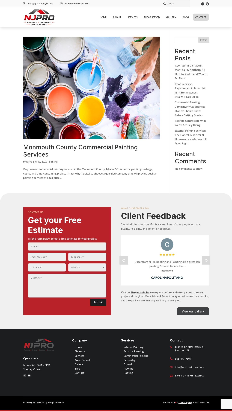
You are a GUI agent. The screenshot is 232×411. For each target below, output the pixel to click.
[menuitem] (103, 17)
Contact (79, 373)
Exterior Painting (134, 351)
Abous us (80, 351)
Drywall (128, 364)
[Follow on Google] (207, 4)
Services (79, 356)
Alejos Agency (185, 402)
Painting (53, 161)
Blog (77, 368)
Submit (98, 302)
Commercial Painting (136, 356)
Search (203, 39)
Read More (165, 270)
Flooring (129, 368)
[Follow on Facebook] (202, 4)
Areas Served (82, 360)
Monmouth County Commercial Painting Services (80, 150)
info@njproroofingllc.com (40, 3)
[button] (206, 260)
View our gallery (193, 311)
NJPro (29, 161)
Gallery (79, 364)
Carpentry (129, 360)
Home (78, 347)
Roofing (128, 373)
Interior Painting (133, 347)
